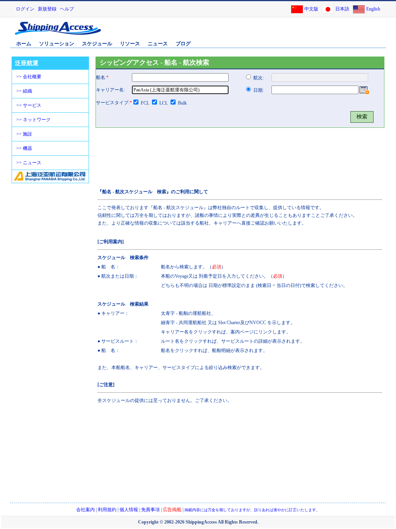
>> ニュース (28, 162)
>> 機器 (24, 148)
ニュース (158, 43)
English (373, 9)
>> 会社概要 (28, 76)
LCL (163, 103)
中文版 (311, 9)
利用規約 (107, 509)
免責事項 (150, 509)
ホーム (23, 43)
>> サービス (28, 105)
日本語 (342, 9)
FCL (145, 103)
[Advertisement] (294, 32)
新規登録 (47, 9)
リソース (130, 43)
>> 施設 (24, 134)
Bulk (182, 103)
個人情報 (128, 509)
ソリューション (56, 43)
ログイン (25, 9)
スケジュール (97, 43)
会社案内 (85, 509)
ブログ (183, 43)
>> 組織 (24, 91)
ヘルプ (67, 9)
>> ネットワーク (33, 119)
